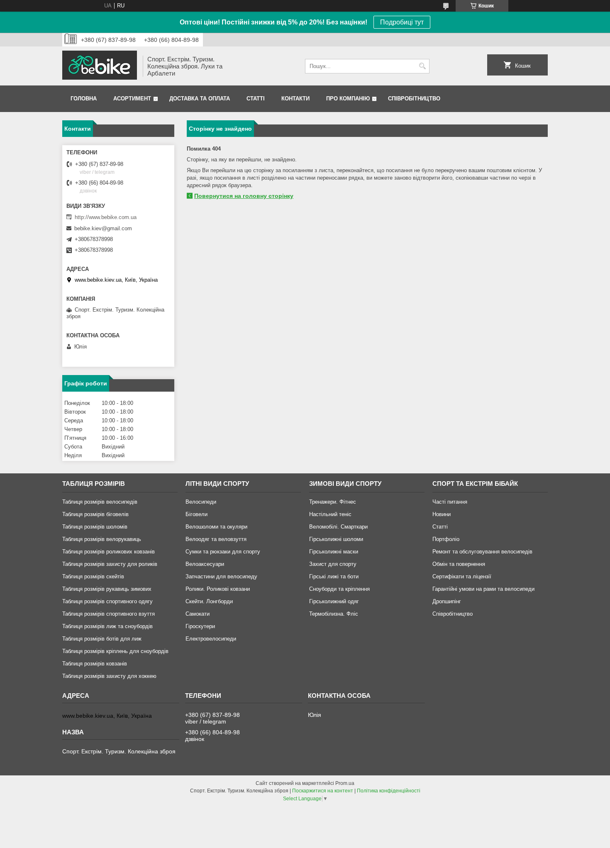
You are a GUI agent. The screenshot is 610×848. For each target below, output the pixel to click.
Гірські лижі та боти (334, 576)
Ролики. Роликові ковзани (217, 589)
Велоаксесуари (204, 564)
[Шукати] (422, 66)
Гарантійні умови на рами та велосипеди (483, 589)
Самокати (197, 614)
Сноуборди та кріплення (339, 589)
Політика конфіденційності (388, 791)
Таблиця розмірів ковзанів (94, 663)
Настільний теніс (330, 514)
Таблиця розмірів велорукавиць (101, 539)
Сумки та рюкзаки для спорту (222, 551)
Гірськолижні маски (333, 551)
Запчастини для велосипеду (221, 576)
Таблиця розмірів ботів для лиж (102, 639)
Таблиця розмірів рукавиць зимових (106, 589)
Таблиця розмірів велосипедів (99, 502)
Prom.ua (344, 783)
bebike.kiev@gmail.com (103, 228)
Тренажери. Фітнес (332, 502)
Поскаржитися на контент (322, 791)
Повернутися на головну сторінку (243, 196)
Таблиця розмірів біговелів (95, 514)
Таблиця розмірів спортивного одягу (107, 601)
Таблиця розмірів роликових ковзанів (108, 551)
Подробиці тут (402, 22)
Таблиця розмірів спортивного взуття (108, 614)
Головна (84, 98)
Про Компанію (348, 98)
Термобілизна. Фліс (333, 614)
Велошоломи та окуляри (216, 527)
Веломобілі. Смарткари (338, 527)
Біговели (196, 514)
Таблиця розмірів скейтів (93, 576)
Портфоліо (445, 539)
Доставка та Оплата (199, 98)
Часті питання (449, 502)
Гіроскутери (200, 626)
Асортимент (132, 98)
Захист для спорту (332, 564)
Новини (441, 514)
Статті (255, 98)
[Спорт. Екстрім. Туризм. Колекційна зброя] (99, 66)
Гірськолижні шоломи (336, 539)
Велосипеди (200, 502)
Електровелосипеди (210, 639)
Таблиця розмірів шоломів (94, 527)
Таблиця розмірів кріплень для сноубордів (115, 651)
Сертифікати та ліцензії (461, 576)
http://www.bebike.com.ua (106, 217)
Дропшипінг (446, 601)
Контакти (295, 98)
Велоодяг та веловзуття (215, 539)
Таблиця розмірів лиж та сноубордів (107, 626)
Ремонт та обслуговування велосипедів (482, 551)
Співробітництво (414, 98)
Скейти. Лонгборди (209, 601)
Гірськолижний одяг (334, 601)
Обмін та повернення (458, 564)
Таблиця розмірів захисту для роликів (109, 564)
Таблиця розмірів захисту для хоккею (109, 676)
